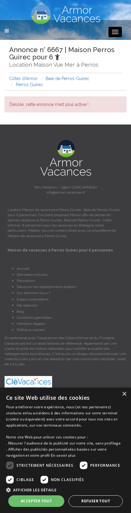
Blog (20, 311)
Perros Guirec (29, 84)
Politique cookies (31, 330)
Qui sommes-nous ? (33, 293)
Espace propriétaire (32, 299)
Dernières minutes (32, 274)
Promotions (26, 281)
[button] (65, 490)
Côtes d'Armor (23, 78)
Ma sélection (27, 305)
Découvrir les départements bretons (46, 287)
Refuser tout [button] (95, 501)
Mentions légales (31, 324)
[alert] (65, 450)
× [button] (124, 394)
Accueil (23, 268)
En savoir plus (63, 455)
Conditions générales (34, 317)
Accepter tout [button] (36, 501)
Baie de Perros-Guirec (67, 78)
